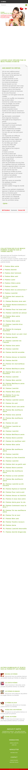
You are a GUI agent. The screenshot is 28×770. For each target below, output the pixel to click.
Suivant (20, 210)
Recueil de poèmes (11, 674)
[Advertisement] (14, 42)
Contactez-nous (14, 760)
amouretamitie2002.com (20, 732)
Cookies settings (14, 769)
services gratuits (14, 743)
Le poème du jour (11, 702)
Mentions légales (14, 762)
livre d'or (14, 745)
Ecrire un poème (10, 716)
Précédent (7, 210)
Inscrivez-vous (14, 752)
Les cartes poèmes (11, 682)
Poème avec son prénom (13, 709)
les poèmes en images (12, 691)
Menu (4, 1)
